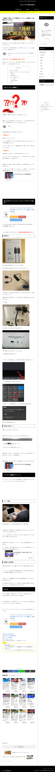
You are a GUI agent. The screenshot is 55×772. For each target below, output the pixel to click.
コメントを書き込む (19, 746)
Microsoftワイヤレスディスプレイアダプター (17, 53)
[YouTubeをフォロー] (46, 38)
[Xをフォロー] (45, 38)
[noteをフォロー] (48, 38)
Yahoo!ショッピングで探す (16, 219)
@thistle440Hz (11, 634)
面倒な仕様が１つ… (14, 75)
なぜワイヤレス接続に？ (14, 70)
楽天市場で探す (22, 216)
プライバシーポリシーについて (48, 768)
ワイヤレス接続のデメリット (15, 77)
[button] (27, 671)
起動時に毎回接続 (14, 80)
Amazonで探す (14, 216)
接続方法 (12, 73)
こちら (13, 650)
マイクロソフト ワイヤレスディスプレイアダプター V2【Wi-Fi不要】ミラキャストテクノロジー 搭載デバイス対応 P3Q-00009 (22, 210)
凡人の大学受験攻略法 (11, 635)
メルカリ (7, 646)
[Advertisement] (18, 189)
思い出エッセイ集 (8, 639)
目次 (17, 67)
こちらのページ (23, 453)
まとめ (11, 82)
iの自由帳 (10, 637)
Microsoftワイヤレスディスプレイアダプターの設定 (19, 72)
